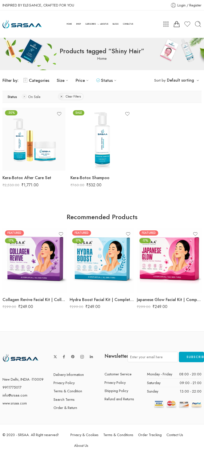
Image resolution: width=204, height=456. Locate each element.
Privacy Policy (64, 382)
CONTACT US (128, 24)
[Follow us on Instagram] (82, 357)
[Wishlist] (59, 113)
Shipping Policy (116, 390)
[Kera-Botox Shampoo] (101, 139)
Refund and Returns (119, 399)
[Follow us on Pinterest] (73, 357)
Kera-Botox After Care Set (26, 178)
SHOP (78, 24)
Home (102, 58)
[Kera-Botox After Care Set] (33, 139)
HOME (69, 24)
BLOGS (115, 24)
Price (80, 80)
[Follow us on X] (55, 356)
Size (60, 80)
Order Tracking (150, 434)
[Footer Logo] (20, 357)
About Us (81, 445)
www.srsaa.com (14, 403)
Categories (39, 80)
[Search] (198, 24)
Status (107, 80)
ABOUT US (104, 24)
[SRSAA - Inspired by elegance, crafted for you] (22, 24)
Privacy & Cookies (84, 434)
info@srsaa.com (14, 395)
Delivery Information (68, 374)
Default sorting (180, 80)
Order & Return (65, 407)
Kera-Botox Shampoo (89, 178)
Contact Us (174, 434)
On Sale (34, 96)
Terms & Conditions (118, 434)
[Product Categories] (165, 24)
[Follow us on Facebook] (64, 357)
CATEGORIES (90, 24)
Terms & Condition (67, 391)
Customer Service (118, 374)
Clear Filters (73, 96)
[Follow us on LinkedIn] (91, 357)
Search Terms (64, 399)
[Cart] (176, 24)
